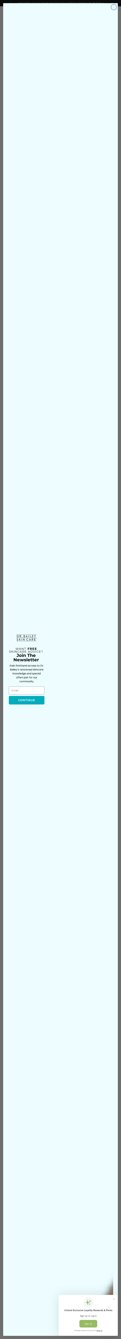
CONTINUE (26, 700)
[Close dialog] (114, 7)
